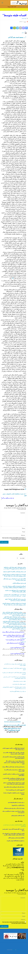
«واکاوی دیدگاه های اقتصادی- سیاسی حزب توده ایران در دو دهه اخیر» (14, 825)
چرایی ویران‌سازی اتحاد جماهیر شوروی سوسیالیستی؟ (12, 729)
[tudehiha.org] (19, 2)
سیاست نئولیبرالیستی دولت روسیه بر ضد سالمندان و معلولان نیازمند (15, 664)
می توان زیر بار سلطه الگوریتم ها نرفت (18, 691)
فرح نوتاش (23, 638)
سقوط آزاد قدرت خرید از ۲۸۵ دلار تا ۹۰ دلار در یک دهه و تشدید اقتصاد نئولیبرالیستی (15, 677)
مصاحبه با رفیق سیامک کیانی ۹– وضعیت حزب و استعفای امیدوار (14, 668)
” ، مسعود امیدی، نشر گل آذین (17, 37)
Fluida (13, 949)
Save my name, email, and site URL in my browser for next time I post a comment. (14, 538)
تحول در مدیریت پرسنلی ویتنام (19, 681)
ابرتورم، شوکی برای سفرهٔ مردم (19, 684)
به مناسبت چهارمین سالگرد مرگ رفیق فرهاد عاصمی (15, 599)
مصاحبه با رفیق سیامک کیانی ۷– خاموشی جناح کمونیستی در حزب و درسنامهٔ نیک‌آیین (14, 687)
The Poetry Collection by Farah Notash (12, 721)
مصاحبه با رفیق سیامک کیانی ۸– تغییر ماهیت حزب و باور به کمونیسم (14, 673)
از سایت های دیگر (21, 6)
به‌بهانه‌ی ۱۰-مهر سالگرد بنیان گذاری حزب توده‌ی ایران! (15, 595)
